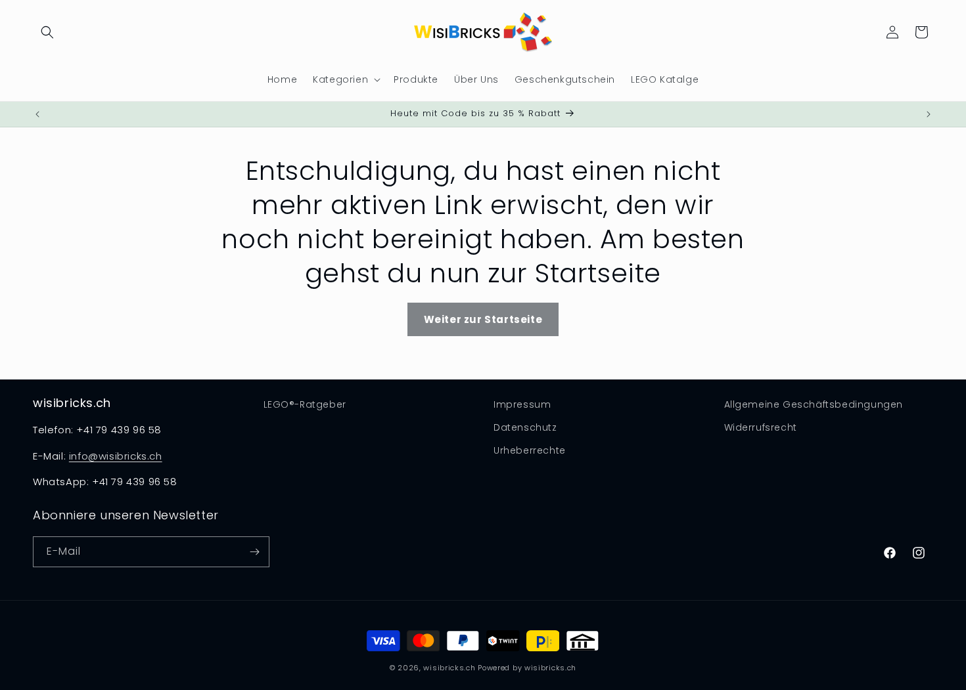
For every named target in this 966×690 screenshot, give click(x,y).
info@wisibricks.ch (115, 456)
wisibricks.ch (449, 667)
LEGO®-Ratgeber (305, 404)
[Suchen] (47, 32)
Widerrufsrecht (760, 427)
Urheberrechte (530, 450)
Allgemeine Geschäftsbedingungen (814, 404)
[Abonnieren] (254, 551)
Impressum (522, 404)
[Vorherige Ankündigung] (37, 114)
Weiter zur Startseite (483, 319)
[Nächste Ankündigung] (928, 114)
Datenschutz (525, 427)
